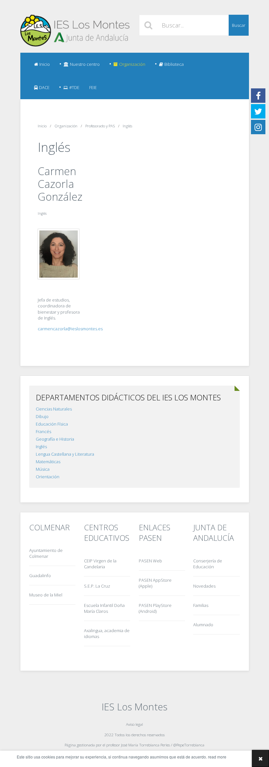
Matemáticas (48, 462)
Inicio (44, 64)
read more (217, 756)
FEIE (93, 87)
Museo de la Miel (45, 595)
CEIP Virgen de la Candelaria (100, 564)
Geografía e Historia (55, 439)
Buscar (238, 25)
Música (43, 469)
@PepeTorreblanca (188, 744)
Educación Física (52, 424)
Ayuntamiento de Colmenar (46, 553)
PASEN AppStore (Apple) (155, 583)
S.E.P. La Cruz (97, 586)
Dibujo (42, 416)
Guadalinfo (40, 575)
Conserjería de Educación (207, 564)
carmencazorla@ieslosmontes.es (70, 329)
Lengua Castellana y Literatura (65, 454)
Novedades (204, 586)
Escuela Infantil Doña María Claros (104, 608)
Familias (200, 605)
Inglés (41, 446)
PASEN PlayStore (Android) (155, 608)
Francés (43, 431)
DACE (44, 87)
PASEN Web (150, 561)
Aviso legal (134, 724)
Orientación (47, 477)
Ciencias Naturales (54, 409)
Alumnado (203, 625)
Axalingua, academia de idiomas (107, 633)
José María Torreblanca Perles (145, 744)
